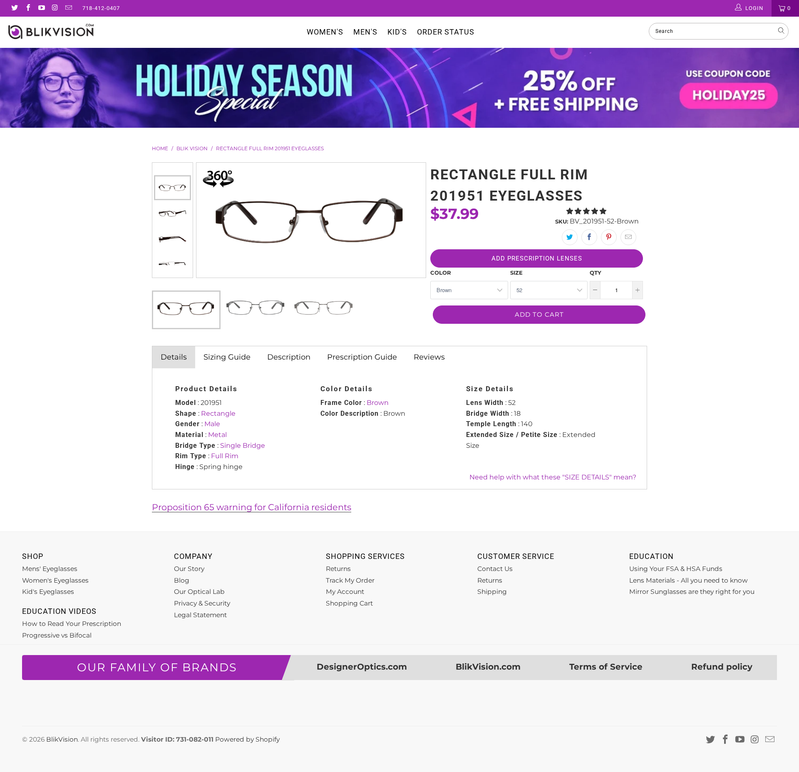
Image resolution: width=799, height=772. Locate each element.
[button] (586, 211)
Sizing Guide (227, 357)
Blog (181, 580)
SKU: (561, 221)
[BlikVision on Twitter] (14, 8)
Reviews (429, 357)
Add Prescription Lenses (536, 258)
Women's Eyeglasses (55, 580)
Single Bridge (242, 445)
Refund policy (721, 667)
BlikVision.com (488, 667)
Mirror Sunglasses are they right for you (691, 592)
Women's (325, 31)
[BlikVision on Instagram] (54, 8)
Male (212, 424)
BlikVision (62, 739)
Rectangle (218, 413)
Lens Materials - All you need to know (688, 580)
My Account (345, 592)
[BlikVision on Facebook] (27, 8)
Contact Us (495, 569)
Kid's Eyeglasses (48, 592)
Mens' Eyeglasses (49, 569)
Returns (338, 569)
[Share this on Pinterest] (609, 237)
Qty (595, 272)
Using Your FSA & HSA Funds (675, 569)
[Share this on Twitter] (570, 237)
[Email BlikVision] (68, 8)
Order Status (445, 31)
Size (516, 272)
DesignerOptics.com (362, 667)
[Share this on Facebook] (589, 237)
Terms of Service (606, 667)
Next (172, 271)
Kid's (397, 31)
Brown (378, 403)
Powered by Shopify (247, 739)
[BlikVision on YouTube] (41, 8)
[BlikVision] (68, 31)
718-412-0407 (101, 8)
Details (174, 357)
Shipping (492, 592)
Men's (365, 31)
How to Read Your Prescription (71, 624)
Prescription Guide (362, 357)
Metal (217, 435)
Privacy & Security (202, 603)
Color (440, 272)
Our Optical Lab (199, 592)
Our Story (189, 569)
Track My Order (350, 580)
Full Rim (224, 456)
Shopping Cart (349, 603)
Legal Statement (200, 615)
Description (288, 357)
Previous (172, 169)
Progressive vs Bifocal (57, 635)
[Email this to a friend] (628, 237)
